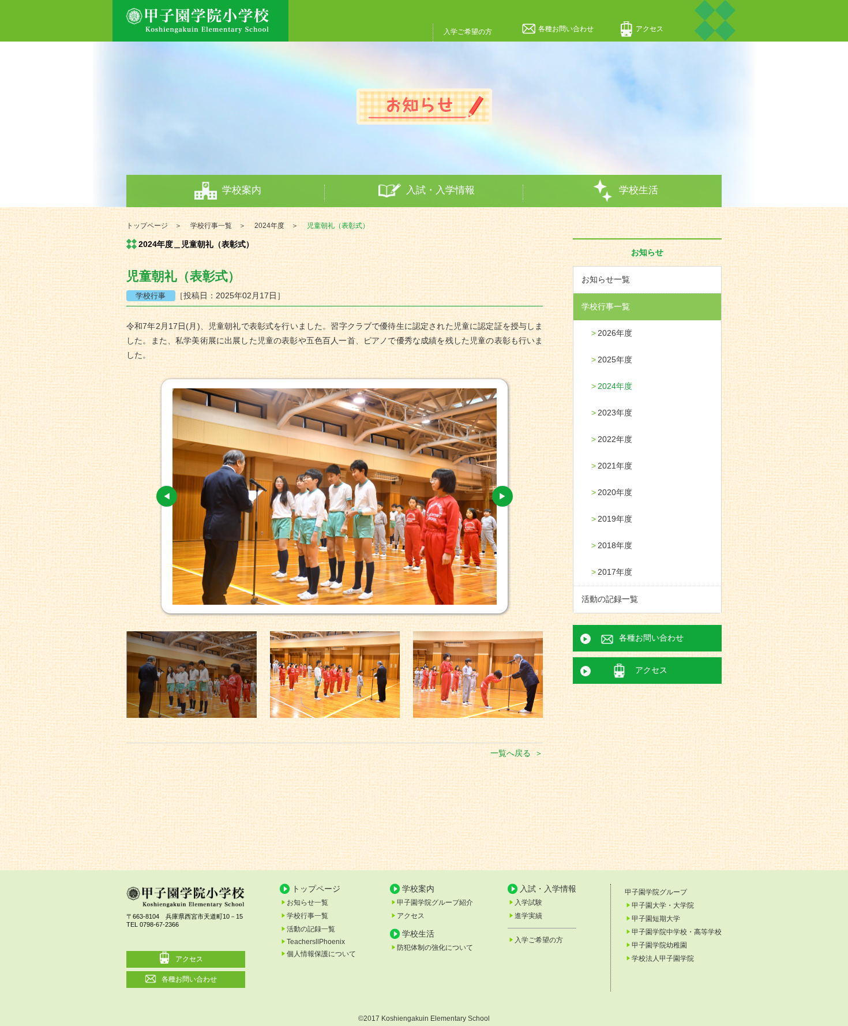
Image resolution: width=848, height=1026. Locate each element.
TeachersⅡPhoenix (316, 942)
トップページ (316, 888)
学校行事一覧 (605, 306)
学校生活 (638, 190)
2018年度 (615, 545)
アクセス (649, 29)
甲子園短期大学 (656, 919)
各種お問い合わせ (566, 29)
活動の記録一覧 (609, 599)
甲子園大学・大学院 (663, 905)
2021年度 (615, 465)
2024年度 (615, 386)
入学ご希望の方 (468, 32)
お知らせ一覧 (605, 279)
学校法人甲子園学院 (663, 958)
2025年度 (615, 359)
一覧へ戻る (510, 753)
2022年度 (615, 439)
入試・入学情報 (440, 190)
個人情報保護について (321, 954)
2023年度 (615, 412)
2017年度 (615, 571)
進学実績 (528, 916)
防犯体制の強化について (435, 947)
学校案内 (241, 190)
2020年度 (615, 492)
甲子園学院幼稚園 (659, 945)
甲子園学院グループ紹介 (435, 902)
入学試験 (528, 902)
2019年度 (615, 518)
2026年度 (615, 333)
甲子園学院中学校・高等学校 (677, 932)
